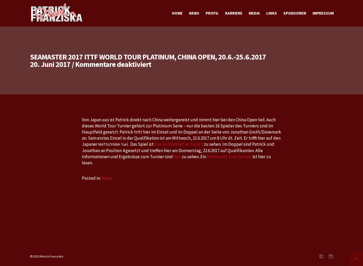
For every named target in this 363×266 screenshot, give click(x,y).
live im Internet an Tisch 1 (178, 144)
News (107, 178)
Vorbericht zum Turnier (229, 157)
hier (178, 157)
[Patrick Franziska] (57, 13)
